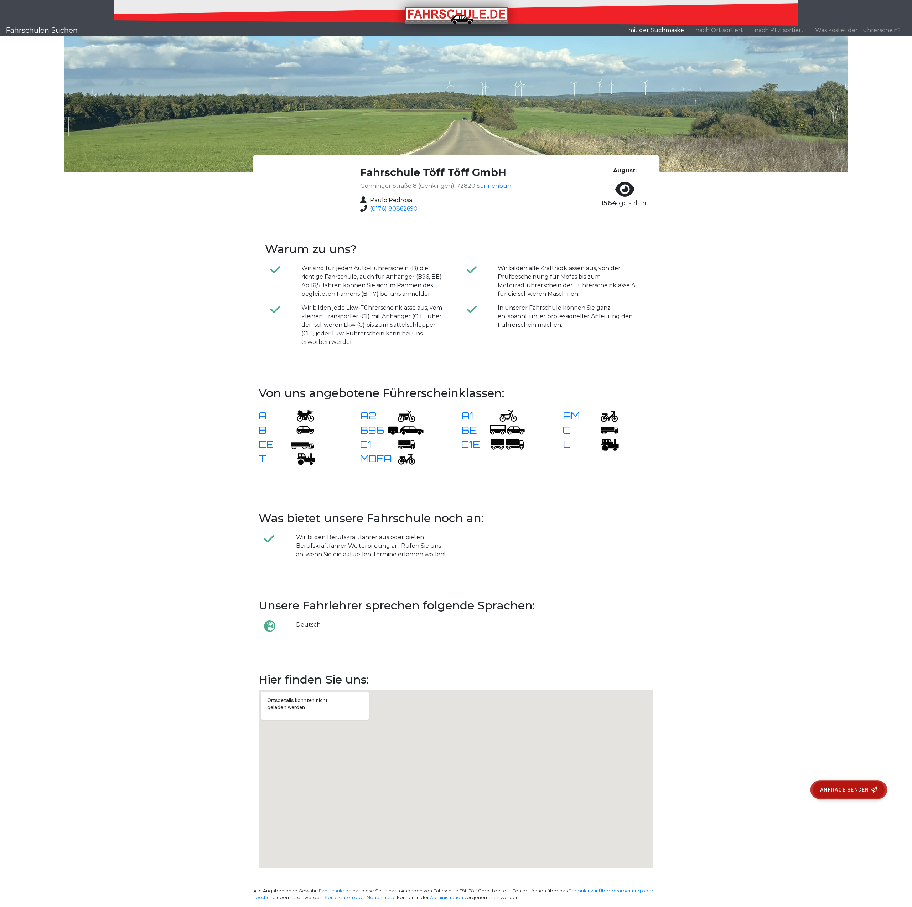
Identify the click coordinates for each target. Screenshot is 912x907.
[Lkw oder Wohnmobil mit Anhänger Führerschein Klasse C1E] (507, 443)
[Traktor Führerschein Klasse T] (301, 458)
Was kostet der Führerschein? (858, 30)
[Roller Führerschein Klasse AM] (605, 415)
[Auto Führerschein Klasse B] (301, 429)
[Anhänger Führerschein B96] (406, 429)
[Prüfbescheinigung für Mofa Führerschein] (402, 458)
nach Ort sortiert (719, 30)
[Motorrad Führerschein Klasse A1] (503, 415)
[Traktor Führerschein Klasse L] (605, 443)
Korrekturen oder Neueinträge (360, 897)
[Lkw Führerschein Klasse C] (605, 429)
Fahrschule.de (335, 890)
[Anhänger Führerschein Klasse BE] (507, 429)
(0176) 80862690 (394, 208)
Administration (446, 897)
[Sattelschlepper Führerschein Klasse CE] (301, 443)
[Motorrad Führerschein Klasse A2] (402, 415)
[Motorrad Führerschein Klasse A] (301, 415)
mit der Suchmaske (659, 30)
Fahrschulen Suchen (42, 30)
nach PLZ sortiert (779, 30)
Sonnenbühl (495, 185)
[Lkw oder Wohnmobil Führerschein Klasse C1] (402, 443)
